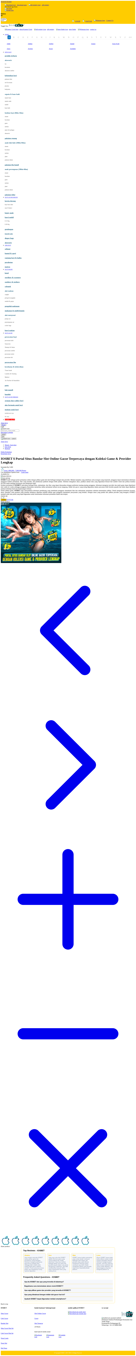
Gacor (36, 1318)
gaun (6, 123)
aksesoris (7, 133)
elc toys (7, 416)
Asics (8, 49)
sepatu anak (8, 101)
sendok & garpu (9, 301)
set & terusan (8, 82)
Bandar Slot (4, 1323)
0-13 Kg (7, 221)
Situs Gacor (4, 1313)
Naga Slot (4, 1343)
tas (5, 64)
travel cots (9, 234)
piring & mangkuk (10, 298)
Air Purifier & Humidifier (12, 380)
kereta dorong (10, 201)
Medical (7, 377)
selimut (7, 249)
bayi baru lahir (9, 204)
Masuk (3, 425)
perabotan (9, 262)
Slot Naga (4, 1348)
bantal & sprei (10, 253)
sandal (6, 104)
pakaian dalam (9, 160)
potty (7, 385)
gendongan (9, 229)
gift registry (45, 5)
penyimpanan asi (9, 322)
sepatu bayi (8, 98)
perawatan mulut (9, 354)
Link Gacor (4, 1318)
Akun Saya (4, 423)
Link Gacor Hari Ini (7, 1333)
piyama (7, 86)
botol (7, 273)
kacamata (7, 67)
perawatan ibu (10, 362)
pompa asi (7, 319)
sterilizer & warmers (13, 278)
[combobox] (10, 431)
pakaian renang (11, 138)
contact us (93, 29)
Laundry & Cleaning (10, 374)
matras (7, 267)
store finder (72, 29)
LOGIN (77, 21)
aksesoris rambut (9, 70)
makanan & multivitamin (14, 311)
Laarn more (24, 472)
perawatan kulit (9, 340)
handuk (8, 394)
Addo (8, 44)
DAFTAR (88, 21)
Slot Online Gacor (40, 1313)
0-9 (130, 37)
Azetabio (73, 49)
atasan (6, 116)
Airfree (51, 44)
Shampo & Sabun (10, 347)
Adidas (30, 44)
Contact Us (109, 20)
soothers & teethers (12, 282)
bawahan (7, 120)
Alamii (72, 44)
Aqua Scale (115, 44)
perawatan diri (9, 357)
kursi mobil (9, 217)
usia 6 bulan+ (8, 208)
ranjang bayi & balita (13, 258)
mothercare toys (9, 413)
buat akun (8, 447)
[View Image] (6, 1244)
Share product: (5, 502)
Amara (93, 44)
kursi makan (10, 330)
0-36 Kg (7, 224)
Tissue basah (8, 370)
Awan (51, 49)
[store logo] (16, 26)
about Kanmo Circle (25, 29)
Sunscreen (7, 344)
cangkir (7, 294)
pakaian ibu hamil (12, 165)
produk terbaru (11, 56)
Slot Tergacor (38, 1323)
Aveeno (30, 49)
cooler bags (8, 325)
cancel (3, 434)
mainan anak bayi (12, 410)
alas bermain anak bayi (14, 405)
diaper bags (9, 238)
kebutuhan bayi (11, 76)
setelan (7, 126)
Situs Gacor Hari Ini (7, 1328)
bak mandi (9, 390)
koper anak (9, 213)
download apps (22, 5)
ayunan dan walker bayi (14, 401)
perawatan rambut (10, 350)
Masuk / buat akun (10, 445)
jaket (6, 156)
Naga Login (4, 1338)
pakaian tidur (8, 79)
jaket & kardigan (9, 130)
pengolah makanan (12, 306)
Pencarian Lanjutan (7, 432)
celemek (8, 286)
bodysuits (7, 89)
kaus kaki (7, 108)
